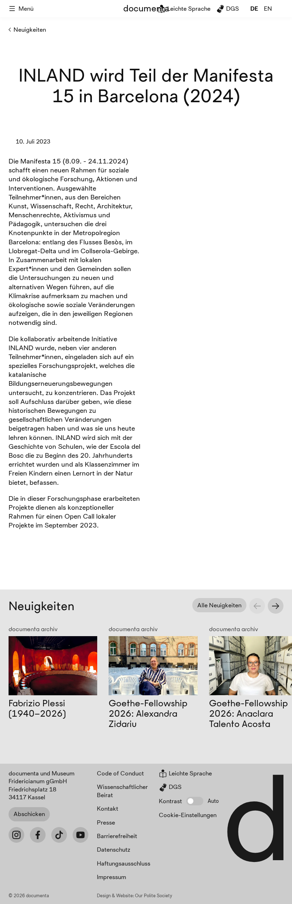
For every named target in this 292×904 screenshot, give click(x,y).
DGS (232, 8)
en (268, 8)
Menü (26, 8)
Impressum (111, 876)
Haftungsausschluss (123, 863)
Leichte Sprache (188, 8)
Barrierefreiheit (117, 836)
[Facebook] (38, 835)
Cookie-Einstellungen (188, 815)
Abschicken (29, 813)
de (254, 8)
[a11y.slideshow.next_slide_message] (275, 606)
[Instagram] (16, 835)
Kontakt (107, 808)
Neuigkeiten (30, 29)
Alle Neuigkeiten (219, 605)
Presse (106, 822)
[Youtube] (80, 835)
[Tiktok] (59, 835)
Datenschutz (113, 849)
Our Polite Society (153, 895)
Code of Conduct (120, 773)
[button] (194, 801)
